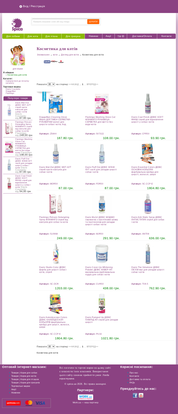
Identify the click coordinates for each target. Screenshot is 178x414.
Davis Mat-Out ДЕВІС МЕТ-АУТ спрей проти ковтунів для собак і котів (23, 107)
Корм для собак (29, 373)
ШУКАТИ (93, 21)
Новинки (93, 36)
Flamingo (10, 93)
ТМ (121, 36)
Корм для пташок (30, 379)
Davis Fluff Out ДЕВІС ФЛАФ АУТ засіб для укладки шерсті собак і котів (23, 163)
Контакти (166, 36)
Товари (15, 373)
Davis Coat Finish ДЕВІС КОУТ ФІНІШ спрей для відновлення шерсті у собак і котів (23, 181)
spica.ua (71, 384)
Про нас (134, 373)
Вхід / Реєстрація (34, 6)
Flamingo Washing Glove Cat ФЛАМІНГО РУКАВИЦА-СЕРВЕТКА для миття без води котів (23, 146)
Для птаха (51, 36)
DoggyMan (11, 91)
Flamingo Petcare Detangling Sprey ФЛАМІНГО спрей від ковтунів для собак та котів (23, 126)
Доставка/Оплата (142, 36)
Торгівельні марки (20, 386)
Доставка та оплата (140, 379)
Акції (108, 36)
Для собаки (13, 36)
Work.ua (77, 402)
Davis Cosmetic (13, 89)
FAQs (132, 382)
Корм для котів (28, 376)
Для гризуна (73, 36)
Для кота (32, 36)
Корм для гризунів (30, 382)
